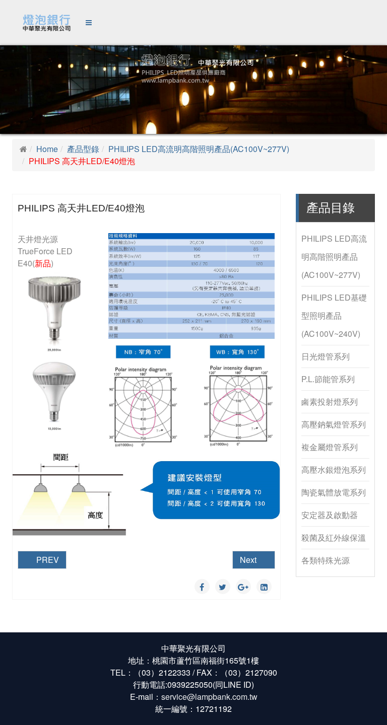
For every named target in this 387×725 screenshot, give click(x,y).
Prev (46, 559)
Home (47, 149)
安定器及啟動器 (329, 515)
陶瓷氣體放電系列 (333, 492)
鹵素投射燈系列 (329, 401)
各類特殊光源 (325, 560)
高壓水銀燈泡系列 (333, 469)
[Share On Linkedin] (264, 586)
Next (249, 559)
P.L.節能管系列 (328, 379)
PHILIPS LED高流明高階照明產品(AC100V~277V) (198, 149)
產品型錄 (83, 149)
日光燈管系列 (325, 356)
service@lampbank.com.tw (209, 696)
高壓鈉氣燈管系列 (333, 424)
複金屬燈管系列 (329, 447)
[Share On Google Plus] (243, 586)
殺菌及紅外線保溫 (333, 537)
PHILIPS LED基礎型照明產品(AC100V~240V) (334, 315)
